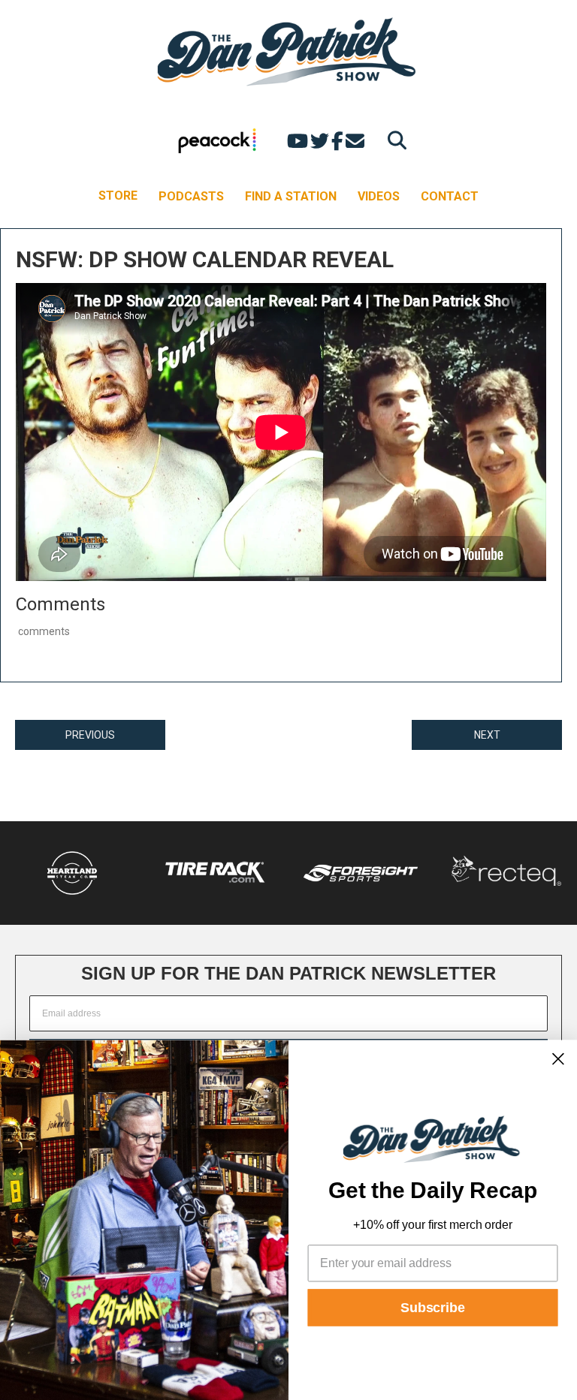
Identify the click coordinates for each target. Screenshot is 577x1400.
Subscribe (432, 1307)
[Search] (393, 140)
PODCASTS (191, 196)
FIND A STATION (291, 196)
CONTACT (450, 196)
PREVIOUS (90, 735)
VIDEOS (379, 196)
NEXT (487, 735)
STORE (117, 195)
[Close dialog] (558, 1058)
